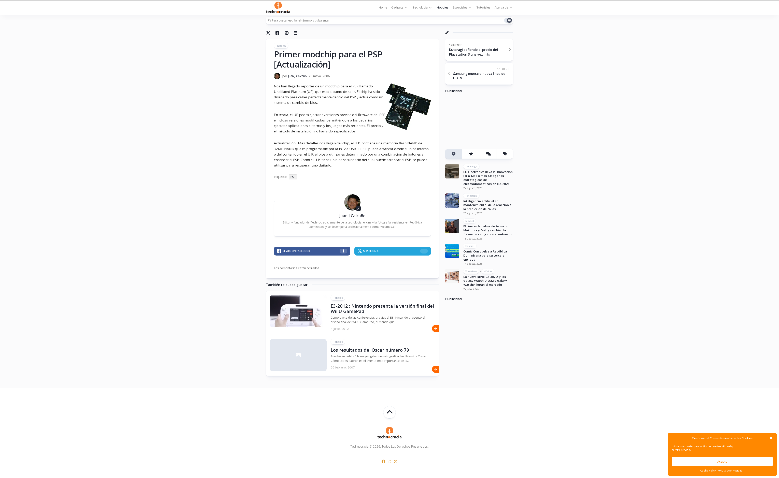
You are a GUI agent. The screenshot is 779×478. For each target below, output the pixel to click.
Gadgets (397, 7)
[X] (395, 461)
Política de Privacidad (730, 470)
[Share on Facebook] (277, 33)
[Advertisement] (475, 122)
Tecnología (420, 7)
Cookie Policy (708, 470)
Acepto (722, 461)
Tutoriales (483, 7)
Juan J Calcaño (297, 76)
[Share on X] (269, 33)
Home (383, 7)
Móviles (469, 220)
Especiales (460, 7)
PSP (293, 177)
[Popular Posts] (470, 154)
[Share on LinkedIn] (295, 33)
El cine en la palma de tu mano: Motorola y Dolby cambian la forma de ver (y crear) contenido (487, 230)
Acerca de (501, 7)
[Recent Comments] (487, 154)
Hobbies (443, 7)
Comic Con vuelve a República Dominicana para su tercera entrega (485, 255)
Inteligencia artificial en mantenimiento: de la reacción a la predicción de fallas (487, 205)
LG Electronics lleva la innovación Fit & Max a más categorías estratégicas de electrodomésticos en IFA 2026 (488, 178)
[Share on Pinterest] (286, 33)
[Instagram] (389, 461)
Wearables (471, 271)
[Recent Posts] (453, 154)
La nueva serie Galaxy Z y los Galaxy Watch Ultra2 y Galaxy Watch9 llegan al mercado (485, 281)
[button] (771, 438)
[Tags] (504, 154)
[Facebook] (383, 461)
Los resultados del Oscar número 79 (370, 350)
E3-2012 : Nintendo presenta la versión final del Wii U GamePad (382, 308)
